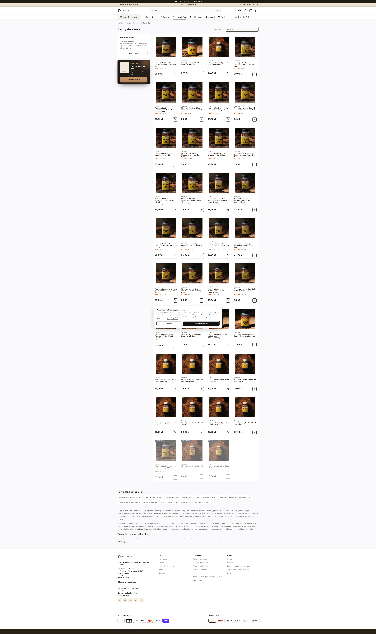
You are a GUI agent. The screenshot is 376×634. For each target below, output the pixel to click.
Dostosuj (169, 323)
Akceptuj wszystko (201, 323)
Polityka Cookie (172, 319)
